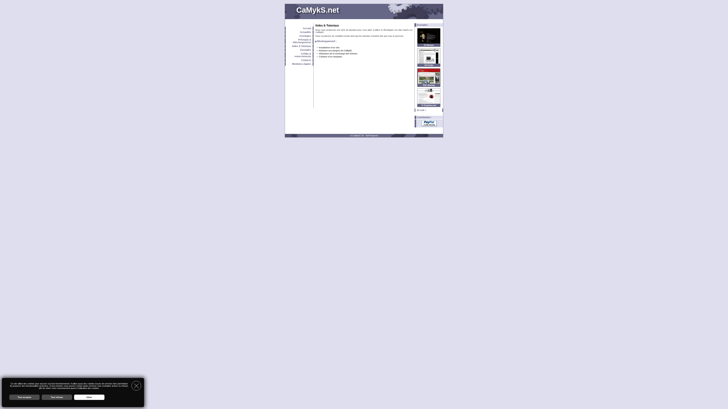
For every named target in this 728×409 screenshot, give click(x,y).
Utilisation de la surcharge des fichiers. (338, 53)
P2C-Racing (429, 85)
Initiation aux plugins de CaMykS (335, 50)
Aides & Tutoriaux (301, 46)
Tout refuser (57, 397)
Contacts (306, 60)
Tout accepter (24, 397)
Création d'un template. (330, 56)
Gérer (89, 397)
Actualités (305, 32)
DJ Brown (429, 45)
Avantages (305, 36)
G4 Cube (428, 65)
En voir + (421, 110)
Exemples (305, 50)
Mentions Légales (301, 64)
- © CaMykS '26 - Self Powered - (364, 135)
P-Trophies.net (429, 105)
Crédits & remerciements (302, 55)
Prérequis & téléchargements (302, 41)
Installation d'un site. (329, 47)
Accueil (307, 28)
